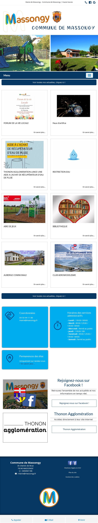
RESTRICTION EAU (61, 171)
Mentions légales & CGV (72, 468)
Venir (82, 520)
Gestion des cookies (72, 477)
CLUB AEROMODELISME (64, 275)
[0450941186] (85, 3)
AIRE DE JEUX (10, 226)
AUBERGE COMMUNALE (15, 275)
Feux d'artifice (59, 123)
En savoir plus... (39, 132)
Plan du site (72, 472)
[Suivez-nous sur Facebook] (89, 3)
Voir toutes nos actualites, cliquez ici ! (49, 82)
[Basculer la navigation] (89, 75)
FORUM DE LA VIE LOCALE (16, 123)
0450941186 (27, 471)
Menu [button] (7, 75)
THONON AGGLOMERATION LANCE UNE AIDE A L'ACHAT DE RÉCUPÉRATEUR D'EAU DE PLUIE (24, 174)
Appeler (17, 520)
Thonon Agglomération (74, 429)
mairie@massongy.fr (27, 473)
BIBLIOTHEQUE (60, 226)
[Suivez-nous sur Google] (94, 3)
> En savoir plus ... (27, 363)
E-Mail (50, 520)
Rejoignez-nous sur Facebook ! (74, 403)
